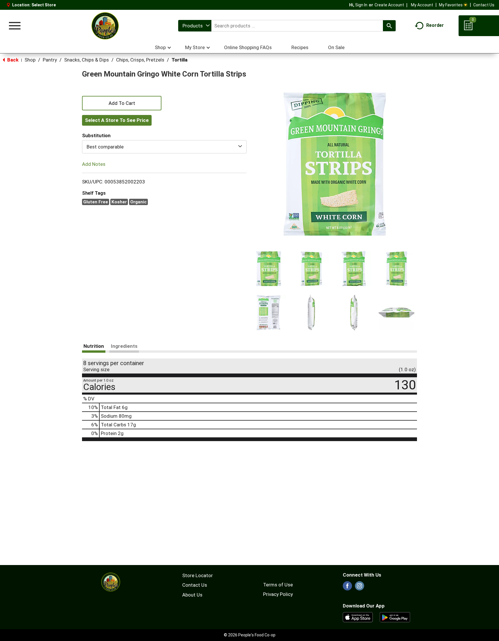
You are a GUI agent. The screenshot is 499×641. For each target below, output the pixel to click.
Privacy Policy (278, 594)
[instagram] (359, 587)
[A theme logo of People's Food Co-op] (104, 25)
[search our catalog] (389, 25)
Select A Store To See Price (117, 120)
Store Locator (197, 575)
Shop (30, 60)
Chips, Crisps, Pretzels (140, 60)
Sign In (361, 5)
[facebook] (347, 587)
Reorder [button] (435, 25)
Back (12, 60)
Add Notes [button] (93, 164)
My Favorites (451, 5)
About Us (192, 595)
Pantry (50, 60)
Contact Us (483, 5)
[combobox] (194, 25)
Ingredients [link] (124, 346)
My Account (422, 5)
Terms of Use (278, 585)
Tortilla (179, 60)
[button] (269, 269)
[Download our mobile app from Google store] (395, 617)
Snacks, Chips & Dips (86, 60)
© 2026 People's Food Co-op (249, 635)
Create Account (389, 5)
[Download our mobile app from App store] (358, 617)
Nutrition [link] (93, 346)
